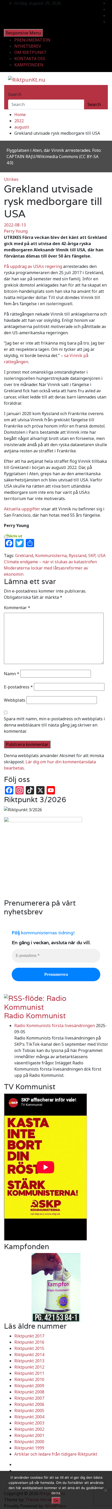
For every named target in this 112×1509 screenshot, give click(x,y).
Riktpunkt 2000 (29, 1441)
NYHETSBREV (27, 46)
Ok (56, 1500)
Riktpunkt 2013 (29, 1361)
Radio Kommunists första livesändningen (54, 1025)
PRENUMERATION (32, 40)
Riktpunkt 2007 (29, 1398)
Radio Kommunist (35, 1015)
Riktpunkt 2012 (29, 1367)
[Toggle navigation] (11, 89)
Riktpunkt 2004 (29, 1417)
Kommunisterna (51, 555)
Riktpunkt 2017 (29, 1336)
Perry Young (16, 231)
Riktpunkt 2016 (29, 1342)
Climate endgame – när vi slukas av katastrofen (50, 562)
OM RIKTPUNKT (30, 52)
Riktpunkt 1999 (29, 1448)
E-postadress (18, 687)
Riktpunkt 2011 (29, 1373)
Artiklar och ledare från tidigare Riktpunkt (55, 1454)
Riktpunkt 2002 (29, 1429)
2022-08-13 (15, 225)
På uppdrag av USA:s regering (33, 266)
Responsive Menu (23, 33)
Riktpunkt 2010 (29, 1379)
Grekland (24, 555)
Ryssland (77, 555)
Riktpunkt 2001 (29, 1435)
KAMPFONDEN (28, 65)
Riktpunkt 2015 (29, 1348)
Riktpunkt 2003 (29, 1423)
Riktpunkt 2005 (29, 1410)
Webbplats (14, 700)
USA (101, 555)
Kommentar (17, 607)
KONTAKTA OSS (29, 58)
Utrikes (11, 179)
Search (14, 94)
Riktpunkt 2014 (29, 1354)
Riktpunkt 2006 (29, 1404)
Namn (11, 674)
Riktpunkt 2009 (29, 1386)
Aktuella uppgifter (22, 509)
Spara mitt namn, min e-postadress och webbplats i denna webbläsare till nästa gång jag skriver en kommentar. (54, 725)
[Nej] (105, 1490)
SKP (91, 555)
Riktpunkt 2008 (29, 1392)
